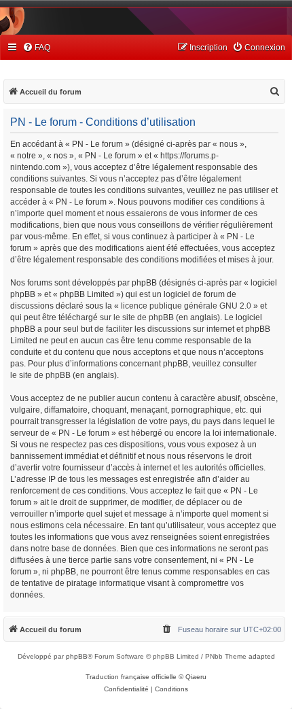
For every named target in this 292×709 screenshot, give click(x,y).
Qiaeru (195, 676)
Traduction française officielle (131, 676)
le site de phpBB (143, 317)
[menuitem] (36, 48)
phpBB (77, 656)
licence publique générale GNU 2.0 (186, 306)
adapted (262, 656)
